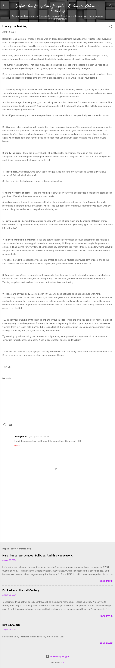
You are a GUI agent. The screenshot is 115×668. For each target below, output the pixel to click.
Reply (17, 445)
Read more (106, 581)
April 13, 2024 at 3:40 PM (38, 437)
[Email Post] (10, 426)
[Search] (111, 6)
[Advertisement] (57, 516)
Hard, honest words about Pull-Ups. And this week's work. (37, 555)
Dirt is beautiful (11, 625)
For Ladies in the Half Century (20, 590)
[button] (111, 27)
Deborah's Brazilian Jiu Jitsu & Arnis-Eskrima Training (57, 8)
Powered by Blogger (59, 656)
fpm (64, 662)
